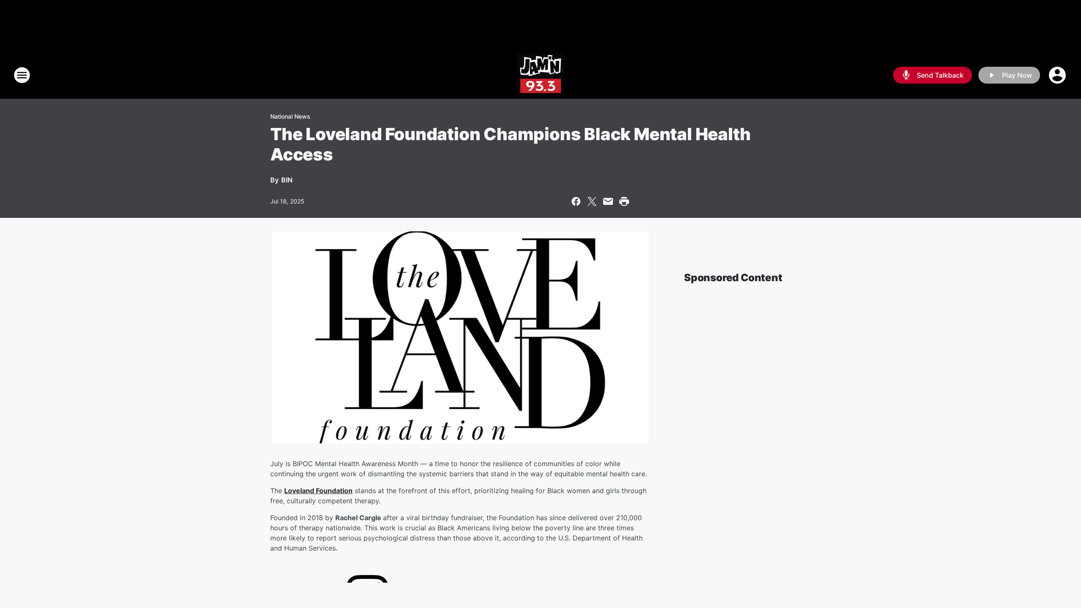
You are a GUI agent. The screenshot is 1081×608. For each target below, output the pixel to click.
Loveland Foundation (318, 490)
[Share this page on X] (592, 201)
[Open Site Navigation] (22, 75)
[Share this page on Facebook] (576, 201)
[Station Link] (540, 75)
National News (290, 116)
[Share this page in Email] (608, 201)
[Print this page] (624, 201)
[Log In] (1058, 75)
